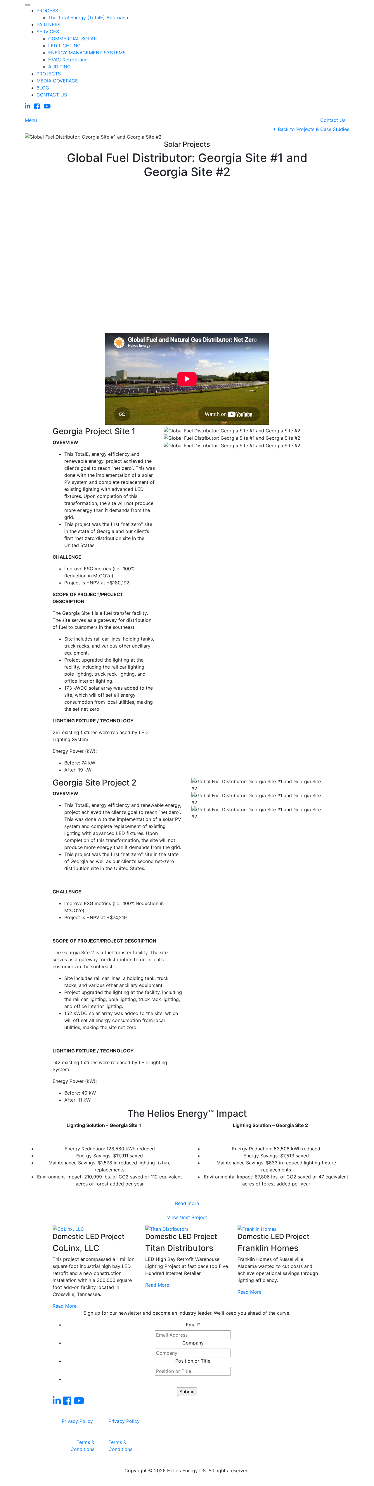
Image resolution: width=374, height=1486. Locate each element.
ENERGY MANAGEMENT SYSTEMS (87, 53)
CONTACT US (52, 95)
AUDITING (59, 67)
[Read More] (68, 1229)
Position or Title (192, 1361)
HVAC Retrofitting (68, 60)
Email (193, 1325)
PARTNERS (48, 24)
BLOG (43, 88)
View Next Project (187, 1217)
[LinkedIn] (27, 106)
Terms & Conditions (82, 1445)
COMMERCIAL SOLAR (72, 39)
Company (193, 1343)
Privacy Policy (77, 1421)
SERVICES (48, 31)
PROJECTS (49, 74)
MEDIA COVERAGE (57, 81)
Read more (187, 1203)
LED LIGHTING (64, 46)
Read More (65, 1306)
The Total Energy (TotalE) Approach (88, 17)
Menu (31, 120)
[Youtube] (47, 106)
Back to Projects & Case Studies (312, 129)
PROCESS (47, 10)
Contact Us (332, 120)
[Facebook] (37, 106)
